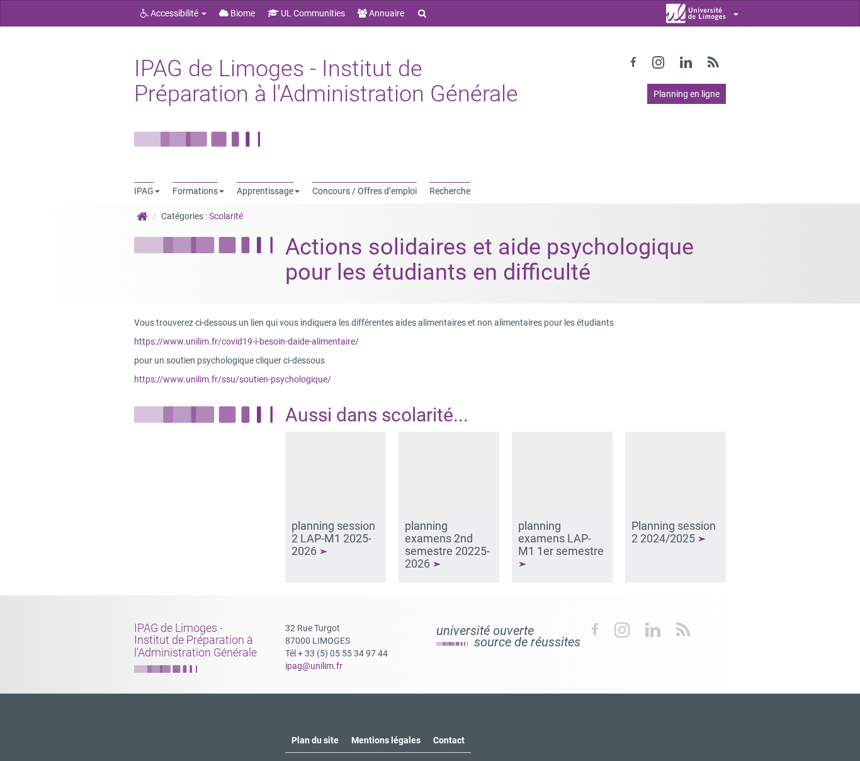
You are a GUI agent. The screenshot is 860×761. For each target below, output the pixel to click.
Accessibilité (174, 13)
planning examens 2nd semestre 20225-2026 (447, 544)
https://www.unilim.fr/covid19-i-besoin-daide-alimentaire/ (246, 341)
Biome (242, 13)
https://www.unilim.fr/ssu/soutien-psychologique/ (232, 379)
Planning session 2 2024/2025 (673, 532)
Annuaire (385, 13)
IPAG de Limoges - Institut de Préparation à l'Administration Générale (326, 81)
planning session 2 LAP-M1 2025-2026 (333, 538)
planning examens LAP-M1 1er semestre (562, 538)
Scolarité (226, 216)
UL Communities (312, 13)
